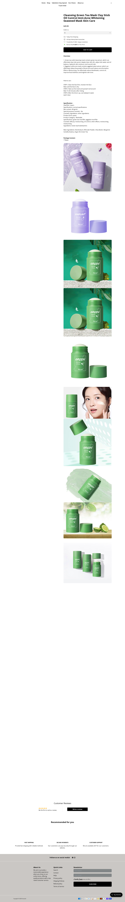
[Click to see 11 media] (49, 783)
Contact (56, 873)
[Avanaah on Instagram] (74, 858)
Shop (49, 3)
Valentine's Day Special (59, 3)
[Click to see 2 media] (25, 776)
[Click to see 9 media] (33, 783)
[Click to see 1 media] (16, 776)
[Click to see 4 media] (41, 776)
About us (81, 3)
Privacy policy (57, 878)
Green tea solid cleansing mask (75, 60)
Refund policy (57, 884)
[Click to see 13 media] (16, 791)
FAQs (55, 875)
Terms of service (58, 886)
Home (43, 3)
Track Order (62, 6)
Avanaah (24, 898)
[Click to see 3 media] (33, 776)
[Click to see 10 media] (41, 783)
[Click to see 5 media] (49, 776)
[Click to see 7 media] (16, 783)
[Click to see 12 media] (57, 783)
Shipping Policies (58, 881)
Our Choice (72, 3)
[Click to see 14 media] (25, 791)
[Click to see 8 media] (25, 783)
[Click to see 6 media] (57, 776)
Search (55, 870)
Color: (66, 30)
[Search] (109, 4)
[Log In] (108, 4)
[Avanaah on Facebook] (72, 858)
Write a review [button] (77, 809)
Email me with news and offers (83, 879)
